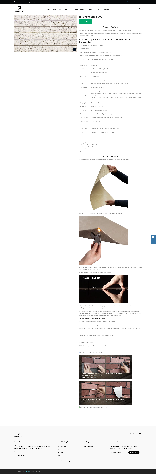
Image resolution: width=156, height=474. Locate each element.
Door (59, 455)
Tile (58, 449)
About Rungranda (88, 446)
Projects (97, 9)
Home (48, 9)
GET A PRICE (86, 22)
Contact (106, 9)
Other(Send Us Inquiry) (64, 461)
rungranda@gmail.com (34, 2)
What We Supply (80, 9)
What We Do (68, 9)
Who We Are (57, 9)
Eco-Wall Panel (62, 446)
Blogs (90, 9)
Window (60, 458)
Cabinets (60, 452)
